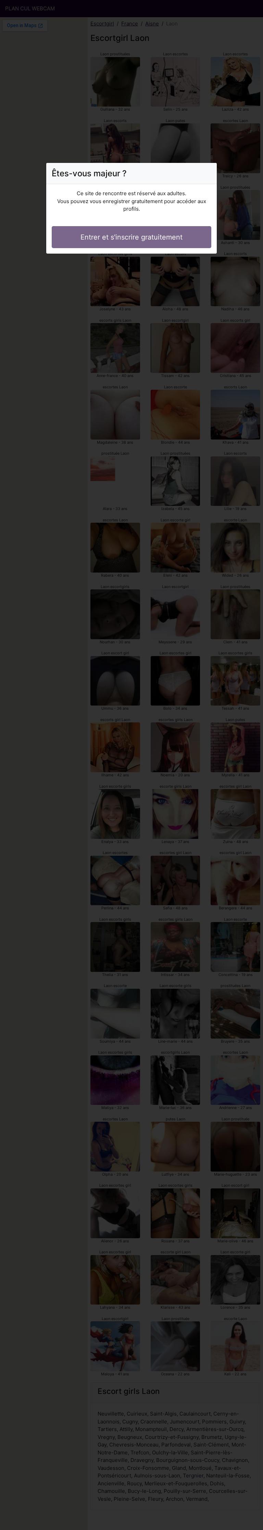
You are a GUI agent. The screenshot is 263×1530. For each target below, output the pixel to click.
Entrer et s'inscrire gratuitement (131, 237)
